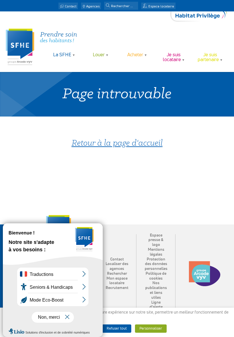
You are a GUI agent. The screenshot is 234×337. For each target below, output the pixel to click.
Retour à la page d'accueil (117, 143)
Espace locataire (161, 6)
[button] (108, 6)
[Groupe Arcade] (204, 273)
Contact (70, 6)
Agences (93, 6)
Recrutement (117, 288)
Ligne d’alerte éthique (156, 307)
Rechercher (117, 274)
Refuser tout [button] (117, 328)
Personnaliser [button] (151, 328)
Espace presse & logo (156, 240)
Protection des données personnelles (156, 264)
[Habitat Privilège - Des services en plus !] (201, 16)
